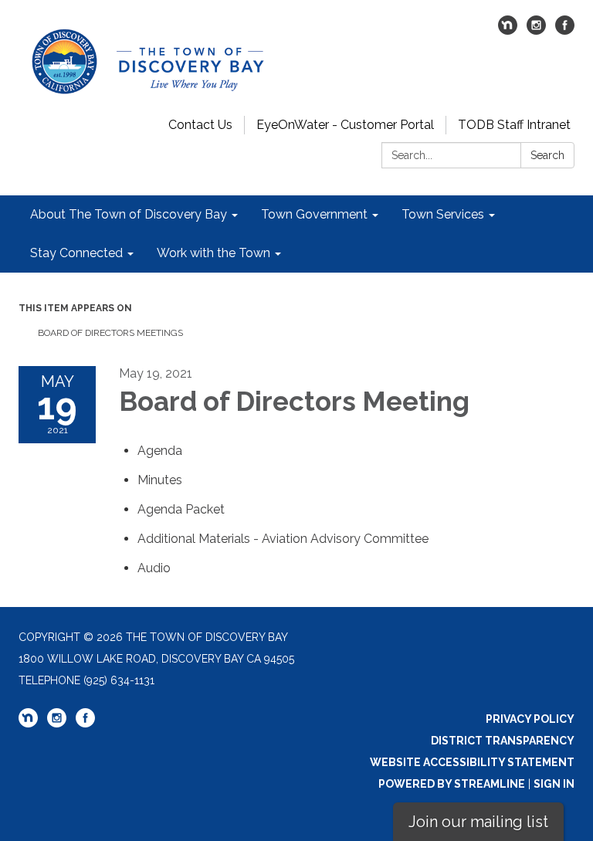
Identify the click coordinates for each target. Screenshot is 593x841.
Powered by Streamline (451, 784)
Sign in (554, 784)
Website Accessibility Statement (472, 762)
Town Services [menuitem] (443, 214)
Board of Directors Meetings (110, 332)
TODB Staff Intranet (514, 124)
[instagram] (536, 30)
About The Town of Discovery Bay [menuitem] (128, 214)
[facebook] (564, 30)
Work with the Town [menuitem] (213, 253)
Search (547, 155)
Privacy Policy (530, 719)
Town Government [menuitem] (314, 214)
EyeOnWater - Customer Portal (345, 124)
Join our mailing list (478, 821)
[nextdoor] (507, 30)
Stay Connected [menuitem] (76, 253)
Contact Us (200, 124)
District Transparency (502, 740)
